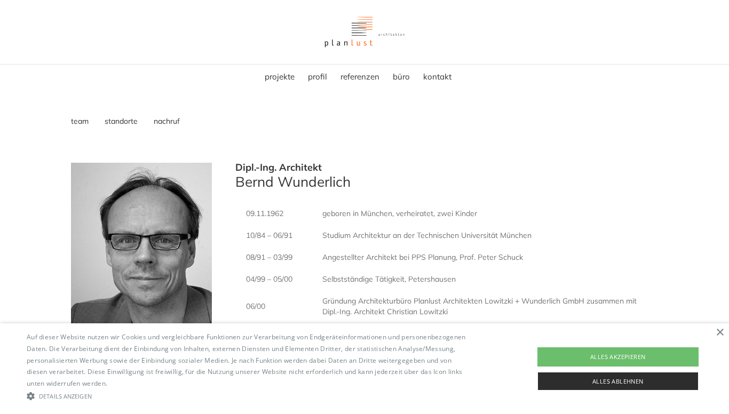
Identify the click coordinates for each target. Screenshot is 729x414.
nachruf (167, 121)
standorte (121, 121)
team (80, 121)
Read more (126, 383)
